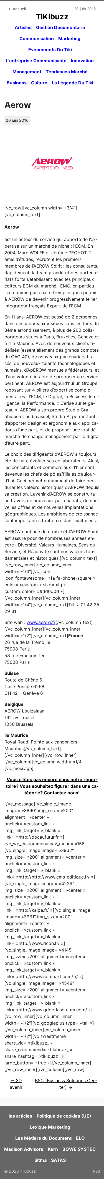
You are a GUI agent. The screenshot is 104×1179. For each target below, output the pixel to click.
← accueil (17, 9)
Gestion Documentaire (60, 27)
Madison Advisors (23, 1149)
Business (17, 82)
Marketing (69, 38)
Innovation (82, 60)
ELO (80, 1138)
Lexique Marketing (50, 1127)
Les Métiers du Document (43, 1138)
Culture (39, 82)
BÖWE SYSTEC (79, 1149)
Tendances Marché (67, 71)
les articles (20, 1116)
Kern (53, 1149)
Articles (23, 27)
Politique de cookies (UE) (64, 1116)
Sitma (40, 1160)
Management (26, 71)
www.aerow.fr (41, 622)
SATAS (58, 1160)
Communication (36, 38)
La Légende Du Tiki (72, 82)
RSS (96, 1171)
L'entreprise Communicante (36, 60)
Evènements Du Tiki (50, 49)
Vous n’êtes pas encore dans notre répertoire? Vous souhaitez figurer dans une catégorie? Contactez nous (52, 786)
